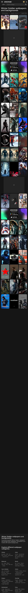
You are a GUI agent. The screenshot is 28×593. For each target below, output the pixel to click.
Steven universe (19, 572)
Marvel (24, 570)
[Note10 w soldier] (23, 286)
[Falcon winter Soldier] (23, 169)
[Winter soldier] (23, 22)
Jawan (3, 565)
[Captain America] (23, 139)
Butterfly (3, 554)
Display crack (18, 591)
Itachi (16, 555)
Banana (16, 590)
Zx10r (7, 572)
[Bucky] (14, 54)
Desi (7, 564)
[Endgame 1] (5, 286)
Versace (17, 564)
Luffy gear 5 (21, 555)
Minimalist (11, 581)
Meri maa (11, 564)
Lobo (23, 574)
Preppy (3, 580)
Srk (2, 563)
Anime (16, 552)
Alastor (16, 558)
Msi (16, 563)
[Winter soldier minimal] (5, 139)
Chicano (20, 581)
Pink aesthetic (5, 581)
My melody (17, 556)
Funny (16, 587)
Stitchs (20, 570)
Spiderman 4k (18, 574)
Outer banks (5, 591)
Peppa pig (7, 589)
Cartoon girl (17, 582)
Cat (9, 554)
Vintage (4, 582)
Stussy (22, 563)
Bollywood (4, 561)
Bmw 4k (3, 572)
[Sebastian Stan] (23, 54)
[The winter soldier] (14, 80)
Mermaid (21, 580)
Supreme (21, 564)
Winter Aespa (5, 13)
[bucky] (5, 301)
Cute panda (10, 555)
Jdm (3, 570)
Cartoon (17, 570)
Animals (3, 552)
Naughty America (14, 13)
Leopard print (5, 556)
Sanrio (22, 556)
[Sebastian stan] (23, 201)
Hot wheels (6, 570)
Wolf (7, 554)
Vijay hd (3, 564)
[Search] (25, 4)
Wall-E (3, 590)
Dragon (16, 580)
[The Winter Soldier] (5, 80)
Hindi (5, 563)
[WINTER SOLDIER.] (5, 169)
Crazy (20, 590)
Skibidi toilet (18, 589)
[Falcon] (23, 272)
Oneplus (22, 565)
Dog (2, 555)
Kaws (8, 582)
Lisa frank (23, 582)
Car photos (4, 573)
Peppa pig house (9, 590)
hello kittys (17, 565)
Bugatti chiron (5, 574)
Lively (3, 589)
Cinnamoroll (21, 554)
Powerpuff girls (18, 573)
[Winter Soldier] (5, 22)
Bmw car (9, 573)
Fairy (25, 580)
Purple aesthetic (5, 583)
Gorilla (5, 555)
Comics (16, 569)
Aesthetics (8, 580)
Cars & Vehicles (5, 569)
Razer (18, 563)
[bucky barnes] (14, 95)
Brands (16, 561)
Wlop (17, 581)
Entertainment (5, 587)
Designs (3, 578)
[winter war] (23, 242)
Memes (22, 589)
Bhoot (8, 563)
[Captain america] (14, 301)
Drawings (17, 578)
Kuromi (16, 554)
